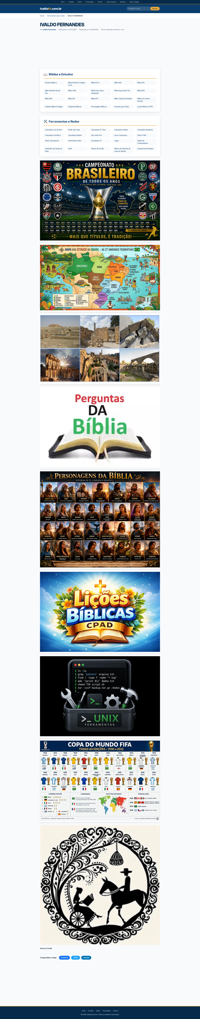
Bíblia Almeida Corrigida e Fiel (76, 84)
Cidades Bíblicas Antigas (54, 107)
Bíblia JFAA (72, 91)
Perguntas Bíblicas (74, 107)
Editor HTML (141, 135)
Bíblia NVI (71, 99)
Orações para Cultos (121, 107)
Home (42, 16)
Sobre (80, 2)
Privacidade (90, 2)
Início (63, 2)
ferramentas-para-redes (56, 16)
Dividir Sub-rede (74, 130)
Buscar (155, 8)
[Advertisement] (100, 50)
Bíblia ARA (118, 83)
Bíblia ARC (141, 83)
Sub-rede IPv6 (96, 135)
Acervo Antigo (134, 2)
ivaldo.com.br (51, 8)
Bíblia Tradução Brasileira (123, 99)
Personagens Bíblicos (99, 107)
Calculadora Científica (53, 135)
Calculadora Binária (75, 135)
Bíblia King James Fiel (122, 91)
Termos (99, 2)
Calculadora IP (96, 141)
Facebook (64, 957)
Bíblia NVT (95, 99)
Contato (71, 2)
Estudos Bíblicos (51, 83)
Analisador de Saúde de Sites (53, 150)
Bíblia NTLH (95, 83)
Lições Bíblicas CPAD (145, 107)
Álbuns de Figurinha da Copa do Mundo (122, 150)
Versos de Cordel (97, 149)
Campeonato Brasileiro (145, 149)
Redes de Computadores (142, 142)
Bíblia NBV (48, 99)
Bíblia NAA (141, 91)
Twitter (75, 957)
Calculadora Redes (121, 130)
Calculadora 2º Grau (98, 130)
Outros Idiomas (111, 2)
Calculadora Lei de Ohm (53, 130)
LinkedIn (86, 957)
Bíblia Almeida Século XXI (52, 92)
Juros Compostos (120, 135)
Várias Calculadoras (52, 141)
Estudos (123, 2)
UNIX (70, 149)
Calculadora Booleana (145, 130)
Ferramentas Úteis (74, 141)
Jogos (116, 141)
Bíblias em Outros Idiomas (143, 100)
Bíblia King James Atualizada (97, 92)
